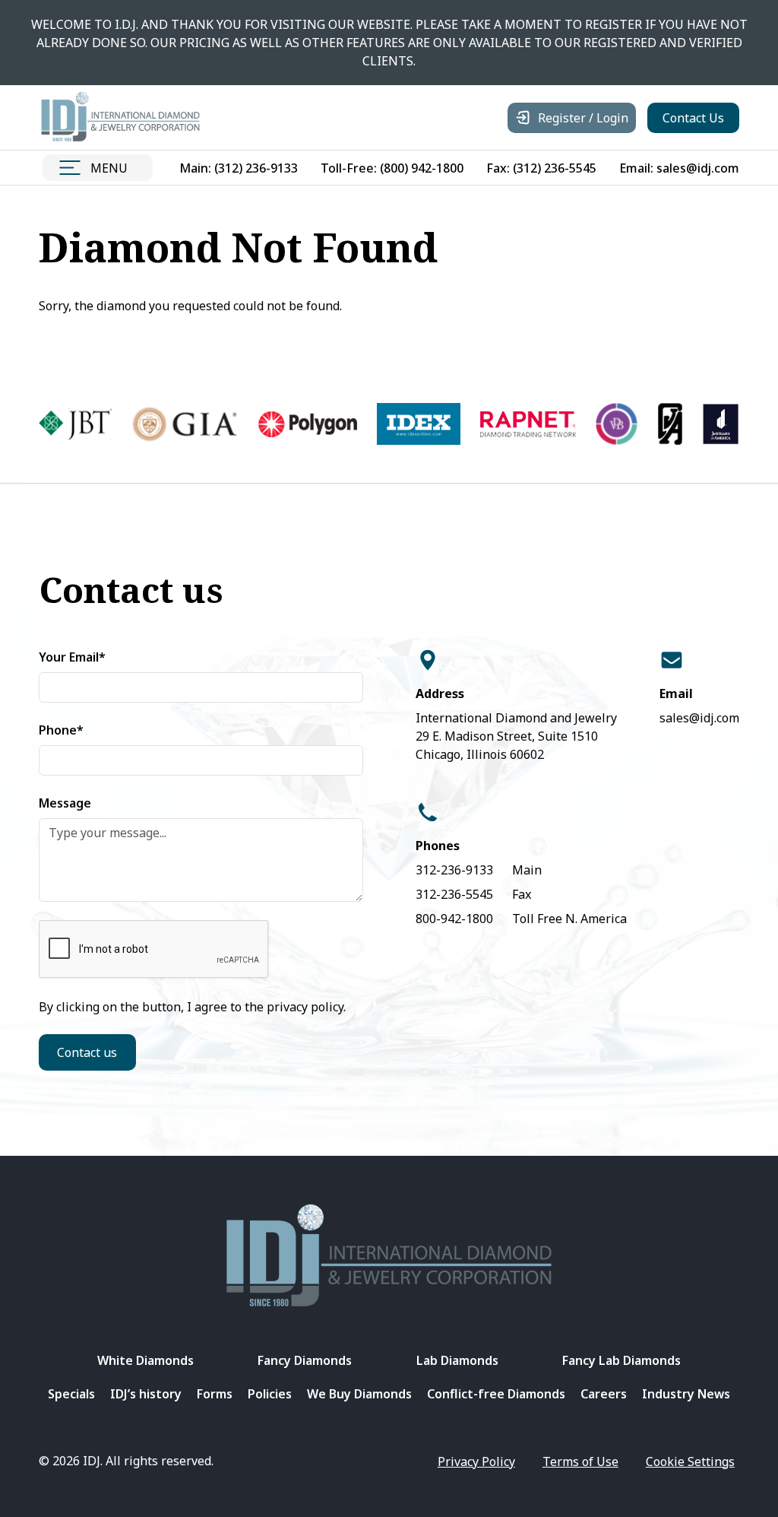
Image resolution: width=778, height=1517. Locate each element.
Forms (214, 1393)
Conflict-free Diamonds (496, 1393)
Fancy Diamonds (305, 1360)
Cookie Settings (690, 1461)
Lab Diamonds (457, 1360)
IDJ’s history (146, 1393)
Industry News (686, 1393)
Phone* (61, 730)
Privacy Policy (476, 1461)
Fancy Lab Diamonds (621, 1360)
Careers (603, 1393)
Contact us (87, 1052)
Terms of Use (580, 1461)
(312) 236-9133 (256, 168)
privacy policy (305, 1006)
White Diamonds (145, 1360)
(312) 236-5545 (554, 168)
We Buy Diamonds (359, 1393)
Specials (71, 1393)
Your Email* (72, 657)
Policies (270, 1393)
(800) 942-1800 (421, 168)
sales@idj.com (697, 168)
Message (65, 803)
